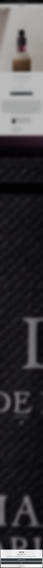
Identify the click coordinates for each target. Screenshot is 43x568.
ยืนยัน (21, 562)
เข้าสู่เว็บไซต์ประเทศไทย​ (21, 559)
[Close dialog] (41, 550)
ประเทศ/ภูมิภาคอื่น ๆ (21, 565)
